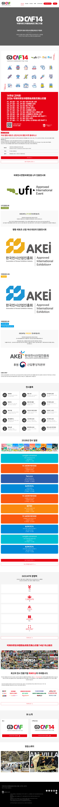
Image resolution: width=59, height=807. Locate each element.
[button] (2, 762)
